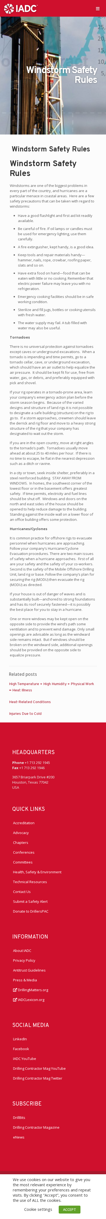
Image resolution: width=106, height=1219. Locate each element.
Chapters (20, 842)
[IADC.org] (21, 8)
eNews (18, 1137)
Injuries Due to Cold (25, 714)
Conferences (24, 852)
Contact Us (22, 891)
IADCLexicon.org (30, 999)
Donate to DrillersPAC (30, 911)
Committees (23, 862)
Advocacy (21, 832)
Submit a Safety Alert (30, 901)
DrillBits (19, 1117)
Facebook (21, 1048)
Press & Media (25, 980)
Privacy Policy (24, 960)
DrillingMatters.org (32, 989)
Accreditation (24, 822)
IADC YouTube (24, 1058)
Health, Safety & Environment (37, 872)
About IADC (22, 950)
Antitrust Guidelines (29, 970)
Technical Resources (30, 881)
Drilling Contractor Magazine (36, 1127)
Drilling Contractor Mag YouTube (39, 1068)
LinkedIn (20, 1038)
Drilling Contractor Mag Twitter (37, 1078)
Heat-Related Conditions (30, 702)
